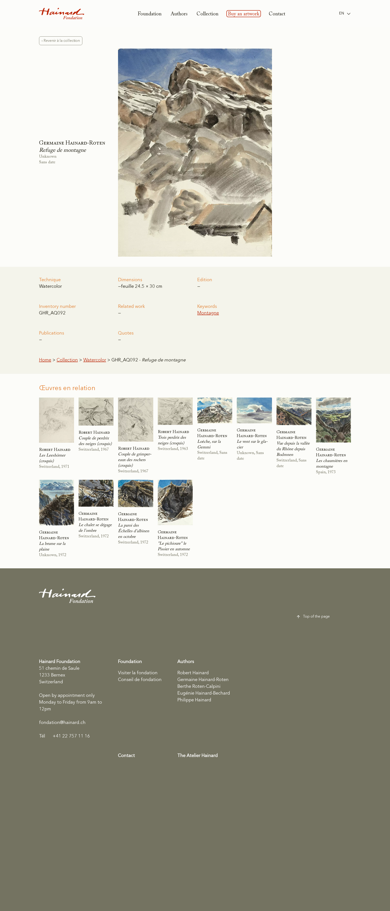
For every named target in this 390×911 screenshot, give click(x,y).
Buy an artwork (243, 14)
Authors (179, 14)
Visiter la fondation (138, 673)
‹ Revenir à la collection (61, 41)
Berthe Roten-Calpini (199, 686)
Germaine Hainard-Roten (203, 680)
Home (45, 360)
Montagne (208, 313)
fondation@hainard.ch (62, 723)
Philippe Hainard (194, 700)
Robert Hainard (193, 673)
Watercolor (94, 360)
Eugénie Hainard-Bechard (203, 693)
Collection (207, 14)
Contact (277, 14)
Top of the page (316, 616)
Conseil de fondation (140, 680)
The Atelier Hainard (197, 756)
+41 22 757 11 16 (64, 736)
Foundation (150, 14)
